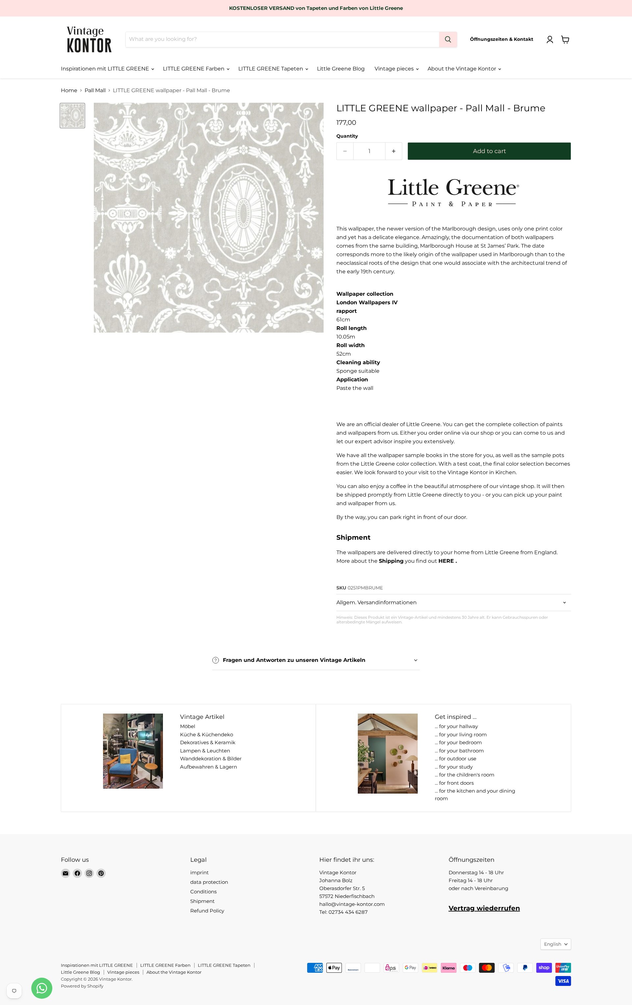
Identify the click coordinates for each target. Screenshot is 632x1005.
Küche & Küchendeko (206, 734)
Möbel (187, 726)
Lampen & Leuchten (205, 750)
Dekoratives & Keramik (207, 742)
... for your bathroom (459, 750)
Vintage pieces (395, 69)
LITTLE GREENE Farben (194, 69)
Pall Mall (95, 91)
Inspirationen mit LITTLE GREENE (105, 69)
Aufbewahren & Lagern (208, 767)
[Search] (448, 39)
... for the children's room (464, 775)
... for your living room (461, 734)
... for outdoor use (455, 758)
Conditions (203, 891)
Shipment (202, 901)
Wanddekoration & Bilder (211, 758)
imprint (199, 872)
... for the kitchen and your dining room (475, 794)
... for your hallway (456, 726)
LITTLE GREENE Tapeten (271, 69)
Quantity (347, 136)
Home (69, 91)
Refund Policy (207, 911)
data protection (209, 882)
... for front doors (454, 783)
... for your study (454, 767)
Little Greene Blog (341, 69)
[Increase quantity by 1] (393, 151)
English (552, 944)
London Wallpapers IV (367, 302)
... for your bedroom (458, 742)
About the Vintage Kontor (462, 69)
